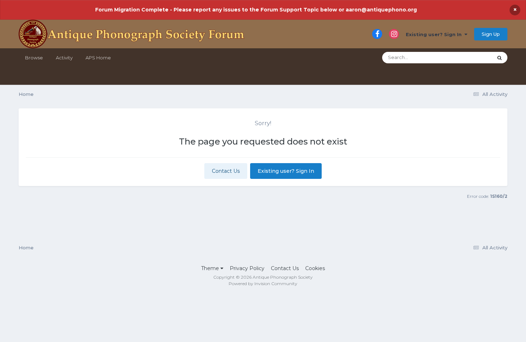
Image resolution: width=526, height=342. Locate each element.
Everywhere (469, 57)
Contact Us (226, 171)
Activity (64, 57)
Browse (34, 57)
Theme (210, 268)
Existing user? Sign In (435, 34)
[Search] (499, 57)
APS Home (98, 57)
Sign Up (491, 34)
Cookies (315, 268)
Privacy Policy (247, 268)
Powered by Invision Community (263, 283)
